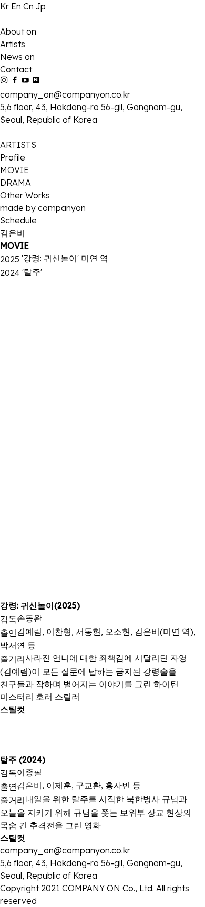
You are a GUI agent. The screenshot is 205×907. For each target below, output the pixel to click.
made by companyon (43, 207)
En (17, 6)
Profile (12, 157)
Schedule (18, 220)
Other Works (25, 195)
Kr (5, 6)
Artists (12, 44)
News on (17, 56)
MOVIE (14, 170)
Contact (16, 69)
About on (18, 31)
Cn (29, 6)
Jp (41, 6)
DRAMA (15, 182)
